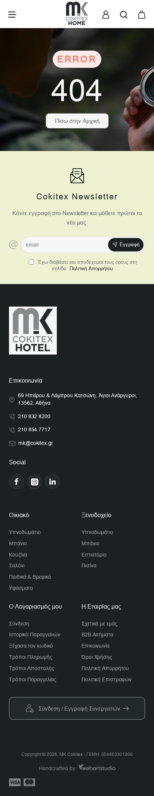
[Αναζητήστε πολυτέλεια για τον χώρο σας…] (124, 14)
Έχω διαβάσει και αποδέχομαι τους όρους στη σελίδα (86, 265)
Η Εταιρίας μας (101, 606)
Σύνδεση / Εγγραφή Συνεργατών (79, 708)
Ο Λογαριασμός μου (35, 606)
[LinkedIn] (52, 481)
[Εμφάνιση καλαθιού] (142, 14)
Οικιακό (19, 515)
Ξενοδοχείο (96, 515)
